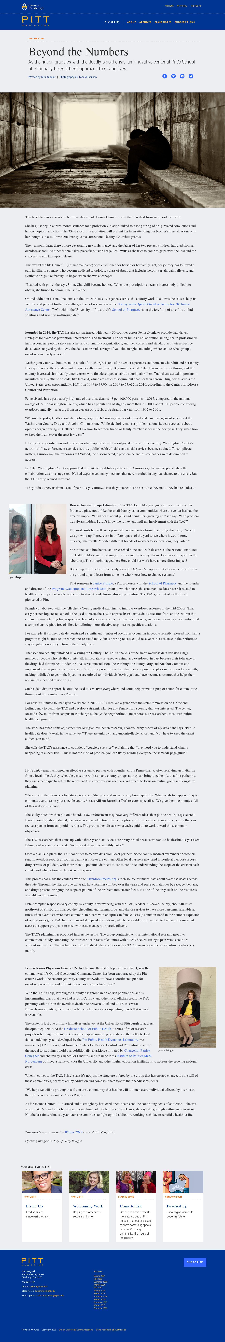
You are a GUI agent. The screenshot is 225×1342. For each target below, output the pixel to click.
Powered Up (177, 1206)
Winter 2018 (99, 1299)
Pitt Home (169, 6)
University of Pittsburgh (46, 6)
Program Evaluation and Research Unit (79, 588)
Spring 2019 (99, 1290)
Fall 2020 (98, 1278)
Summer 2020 (100, 1281)
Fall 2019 (98, 1287)
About (131, 22)
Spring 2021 (99, 1275)
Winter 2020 (99, 1284)
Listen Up (34, 1206)
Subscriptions (185, 22)
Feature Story (126, 1197)
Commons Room (173, 1197)
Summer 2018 (100, 1296)
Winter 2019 (112, 22)
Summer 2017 (100, 1302)
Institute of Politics (130, 1055)
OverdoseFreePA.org (101, 878)
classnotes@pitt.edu (45, 1290)
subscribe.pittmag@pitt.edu (50, 1295)
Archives (145, 22)
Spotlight (30, 1197)
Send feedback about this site (111, 1329)
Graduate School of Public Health (87, 1028)
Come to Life (131, 1206)
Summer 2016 (100, 1308)
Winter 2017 (99, 1305)
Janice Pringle (103, 583)
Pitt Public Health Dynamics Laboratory (110, 1039)
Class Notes (163, 22)
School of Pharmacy (126, 309)
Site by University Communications (76, 1329)
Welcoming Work (88, 1206)
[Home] (35, 21)
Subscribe (195, 1262)
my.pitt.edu (182, 6)
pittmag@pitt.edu (38, 1286)
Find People (196, 6)
